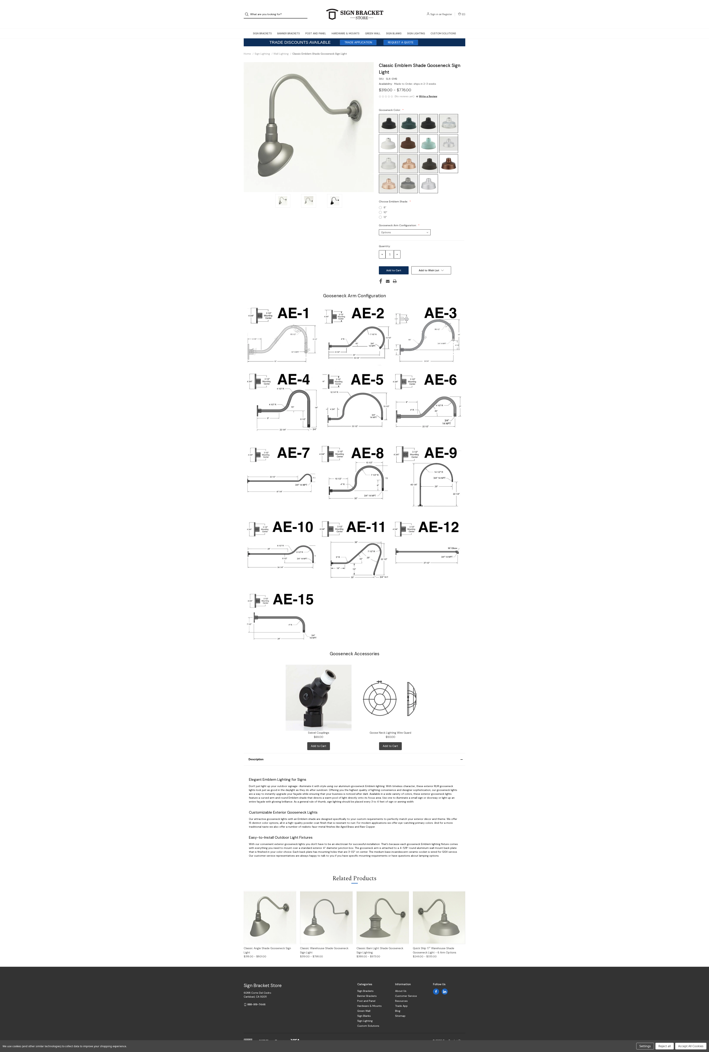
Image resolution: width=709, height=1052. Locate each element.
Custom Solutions (443, 33)
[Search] (248, 14)
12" (385, 217)
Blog (397, 1011)
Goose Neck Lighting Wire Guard (390, 733)
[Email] (388, 281)
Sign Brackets (262, 33)
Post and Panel (315, 33)
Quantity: (385, 246)
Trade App (401, 1006)
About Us (400, 991)
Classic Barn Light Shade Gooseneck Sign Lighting (380, 950)
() (463, 14)
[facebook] (436, 991)
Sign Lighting (416, 33)
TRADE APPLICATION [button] (358, 42)
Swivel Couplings (318, 733)
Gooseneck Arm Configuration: (398, 225)
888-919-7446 (256, 1004)
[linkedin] (444, 991)
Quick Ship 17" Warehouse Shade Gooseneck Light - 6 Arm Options (434, 950)
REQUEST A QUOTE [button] (401, 42)
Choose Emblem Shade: (394, 201)
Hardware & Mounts (345, 33)
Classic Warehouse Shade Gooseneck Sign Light (324, 950)
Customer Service (406, 996)
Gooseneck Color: (390, 110)
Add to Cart (318, 746)
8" (385, 207)
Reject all (664, 1046)
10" (385, 212)
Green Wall (373, 33)
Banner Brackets (288, 33)
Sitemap (400, 1015)
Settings (645, 1046)
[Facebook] (381, 281)
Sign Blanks (394, 33)
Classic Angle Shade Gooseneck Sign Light (267, 950)
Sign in (434, 14)
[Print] (395, 281)
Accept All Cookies (690, 1046)
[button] (354, 759)
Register (447, 14)
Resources (401, 1001)
